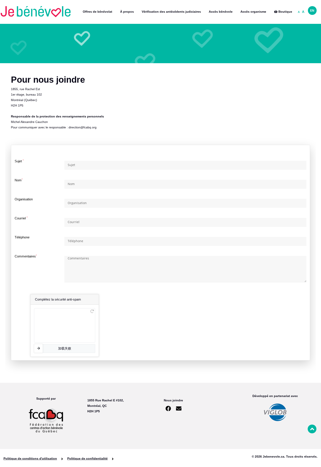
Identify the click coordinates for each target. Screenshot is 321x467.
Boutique (285, 11)
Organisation (24, 199)
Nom (18, 180)
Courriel (21, 218)
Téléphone (22, 237)
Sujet (19, 161)
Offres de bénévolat (97, 11)
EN (312, 10)
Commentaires (26, 256)
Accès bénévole (221, 11)
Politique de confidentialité (87, 458)
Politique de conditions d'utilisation (30, 458)
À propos (127, 11)
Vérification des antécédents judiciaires (171, 11)
